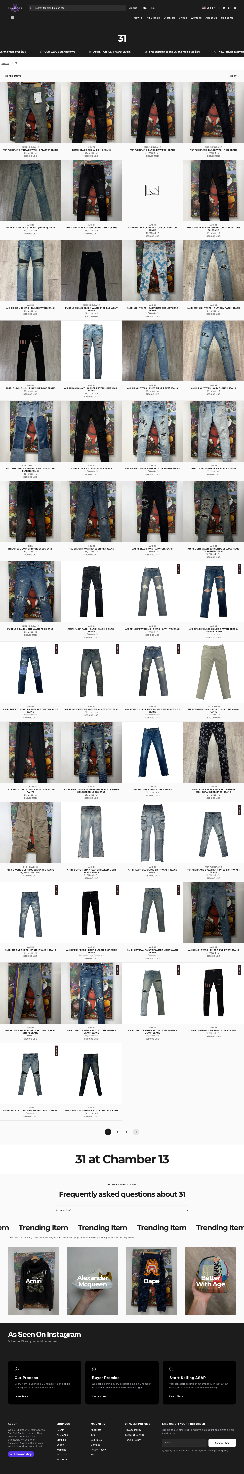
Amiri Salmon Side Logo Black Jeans (213, 1030)
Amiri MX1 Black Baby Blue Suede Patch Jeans (152, 228)
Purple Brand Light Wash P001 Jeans (30, 629)
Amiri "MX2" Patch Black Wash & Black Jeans (91, 630)
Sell (153, 7)
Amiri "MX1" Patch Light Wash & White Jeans (152, 629)
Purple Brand (30, 147)
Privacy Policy (133, 1429)
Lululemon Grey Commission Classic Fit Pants (30, 790)
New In (138, 17)
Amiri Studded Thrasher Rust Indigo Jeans (91, 1110)
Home (5, 63)
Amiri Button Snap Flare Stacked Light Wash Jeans (91, 871)
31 (16, 63)
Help (144, 7)
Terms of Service (134, 1434)
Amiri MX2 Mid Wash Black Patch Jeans (30, 308)
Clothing (169, 17)
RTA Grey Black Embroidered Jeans (30, 549)
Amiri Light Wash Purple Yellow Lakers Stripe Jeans (30, 1031)
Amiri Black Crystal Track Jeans (91, 468)
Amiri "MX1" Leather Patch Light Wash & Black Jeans (91, 1031)
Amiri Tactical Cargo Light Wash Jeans (152, 870)
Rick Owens (30, 867)
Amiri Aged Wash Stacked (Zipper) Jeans (30, 227)
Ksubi (91, 147)
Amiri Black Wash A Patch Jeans (152, 549)
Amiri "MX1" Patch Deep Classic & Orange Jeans (91, 951)
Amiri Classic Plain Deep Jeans (152, 789)
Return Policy (98, 1449)
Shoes (183, 17)
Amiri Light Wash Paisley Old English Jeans (152, 468)
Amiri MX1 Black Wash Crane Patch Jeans (91, 227)
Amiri (30, 225)
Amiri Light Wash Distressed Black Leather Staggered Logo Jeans (91, 790)
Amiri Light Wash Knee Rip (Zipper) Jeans (152, 388)
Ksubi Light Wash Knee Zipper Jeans (91, 549)
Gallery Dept (30, 465)
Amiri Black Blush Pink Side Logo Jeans (30, 388)
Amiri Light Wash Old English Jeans (213, 388)
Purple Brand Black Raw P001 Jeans (152, 150)
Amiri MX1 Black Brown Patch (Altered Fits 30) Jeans (214, 228)
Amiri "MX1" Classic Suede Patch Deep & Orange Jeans (213, 630)
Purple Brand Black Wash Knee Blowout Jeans (91, 309)
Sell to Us (227, 17)
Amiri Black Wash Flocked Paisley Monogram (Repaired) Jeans (213, 790)
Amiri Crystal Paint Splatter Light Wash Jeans (152, 951)
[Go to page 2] (136, 1132)
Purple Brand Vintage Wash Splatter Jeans (30, 150)
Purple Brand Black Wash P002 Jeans (213, 150)
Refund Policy (133, 1439)
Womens (196, 17)
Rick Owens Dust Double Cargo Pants (30, 870)
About (133, 7)
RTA (30, 546)
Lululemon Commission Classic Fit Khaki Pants (213, 710)
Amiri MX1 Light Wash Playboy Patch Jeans (213, 308)
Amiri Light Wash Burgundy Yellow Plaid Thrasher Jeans (214, 550)
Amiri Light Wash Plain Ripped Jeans (214, 468)
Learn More (22, 1396)
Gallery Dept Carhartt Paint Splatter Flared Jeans (30, 469)
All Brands (153, 17)
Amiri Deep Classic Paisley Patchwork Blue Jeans (30, 710)
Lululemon (213, 706)
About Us (211, 17)
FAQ (93, 1454)
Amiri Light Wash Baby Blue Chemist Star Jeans (152, 309)
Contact (95, 1444)
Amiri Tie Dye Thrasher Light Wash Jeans (30, 950)
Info (93, 1434)
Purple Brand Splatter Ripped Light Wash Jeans (213, 871)
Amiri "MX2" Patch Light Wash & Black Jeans (30, 1110)
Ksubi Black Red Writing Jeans (91, 150)
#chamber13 (16, 1341)
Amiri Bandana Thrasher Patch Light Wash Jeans (91, 389)
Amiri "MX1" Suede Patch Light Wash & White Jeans (152, 710)
